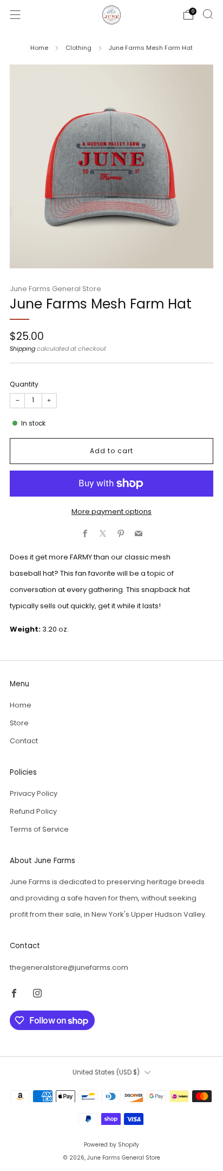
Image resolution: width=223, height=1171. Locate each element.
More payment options (111, 511)
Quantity (24, 384)
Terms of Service (39, 829)
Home (39, 47)
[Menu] (15, 14)
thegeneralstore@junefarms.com (69, 967)
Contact (24, 741)
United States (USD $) (106, 1072)
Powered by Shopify (111, 1145)
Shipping (22, 348)
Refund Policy (33, 811)
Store (19, 723)
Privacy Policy (33, 793)
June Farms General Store (55, 288)
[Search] (207, 14)
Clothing (78, 47)
